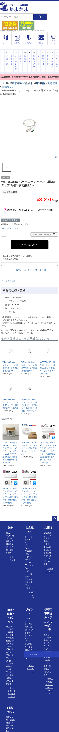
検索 (40, 17)
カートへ (33, 654)
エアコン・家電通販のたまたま (16, 83)
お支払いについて (30, 595)
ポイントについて (30, 669)
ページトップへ (54, 518)
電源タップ (8, 86)
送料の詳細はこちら (9, 228)
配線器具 (52, 83)
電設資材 (40, 83)
